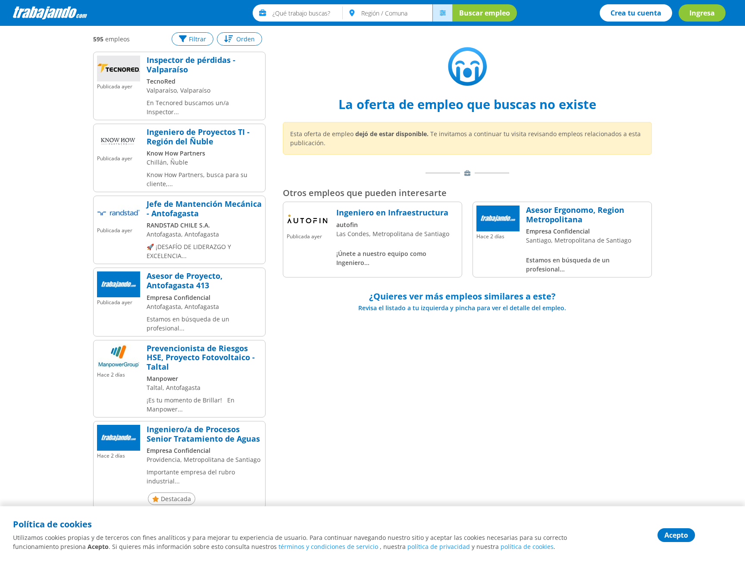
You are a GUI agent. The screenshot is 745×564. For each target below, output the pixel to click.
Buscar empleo (484, 13)
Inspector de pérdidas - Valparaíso (191, 65)
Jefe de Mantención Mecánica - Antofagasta (204, 208)
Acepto (676, 535)
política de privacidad (438, 546)
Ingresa (702, 13)
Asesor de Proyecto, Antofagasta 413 (184, 280)
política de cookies (527, 546)
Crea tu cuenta (635, 13)
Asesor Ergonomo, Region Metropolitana (575, 215)
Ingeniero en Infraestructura (392, 213)
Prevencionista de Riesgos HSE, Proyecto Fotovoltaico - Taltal (201, 358)
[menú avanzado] (442, 13)
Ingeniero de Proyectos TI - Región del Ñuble (198, 137)
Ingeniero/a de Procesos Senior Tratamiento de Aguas (203, 434)
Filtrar (197, 39)
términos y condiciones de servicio (328, 546)
